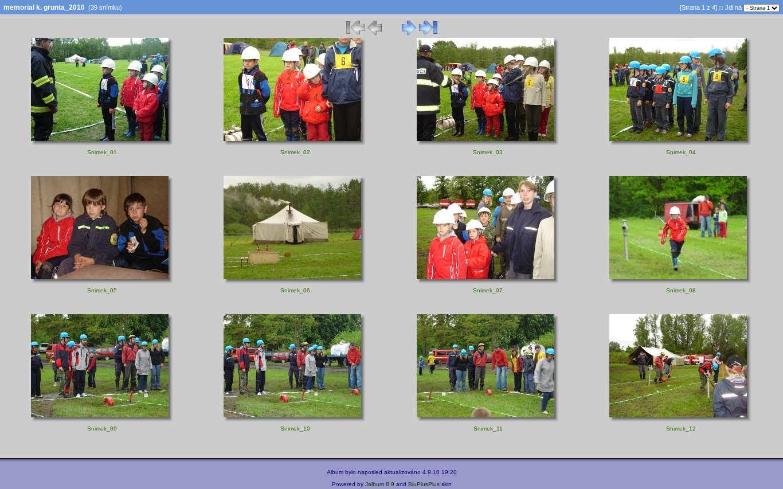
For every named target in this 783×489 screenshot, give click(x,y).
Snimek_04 (681, 152)
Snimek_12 (681, 428)
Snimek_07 (488, 290)
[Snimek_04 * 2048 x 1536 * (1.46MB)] (680, 143)
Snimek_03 (488, 152)
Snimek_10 (295, 428)
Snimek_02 (295, 152)
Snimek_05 (102, 290)
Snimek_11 (488, 428)
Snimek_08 (681, 290)
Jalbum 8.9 (379, 484)
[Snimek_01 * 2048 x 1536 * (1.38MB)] (102, 143)
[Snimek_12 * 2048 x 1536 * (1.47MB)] (680, 420)
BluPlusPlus (424, 484)
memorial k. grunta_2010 (44, 7)
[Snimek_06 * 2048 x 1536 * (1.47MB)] (295, 282)
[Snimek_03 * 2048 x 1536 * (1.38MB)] (488, 143)
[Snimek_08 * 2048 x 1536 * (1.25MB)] (680, 282)
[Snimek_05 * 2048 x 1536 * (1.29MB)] (102, 282)
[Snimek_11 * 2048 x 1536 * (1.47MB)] (488, 420)
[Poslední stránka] (428, 33)
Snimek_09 (102, 428)
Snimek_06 (295, 290)
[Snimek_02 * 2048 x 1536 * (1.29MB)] (295, 143)
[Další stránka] (409, 33)
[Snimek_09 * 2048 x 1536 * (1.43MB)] (102, 420)
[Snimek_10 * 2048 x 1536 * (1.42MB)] (295, 420)
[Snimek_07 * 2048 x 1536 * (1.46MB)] (488, 282)
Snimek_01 (102, 152)
